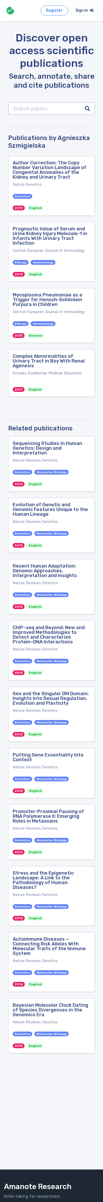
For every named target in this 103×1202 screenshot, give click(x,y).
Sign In (82, 10)
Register (54, 10)
